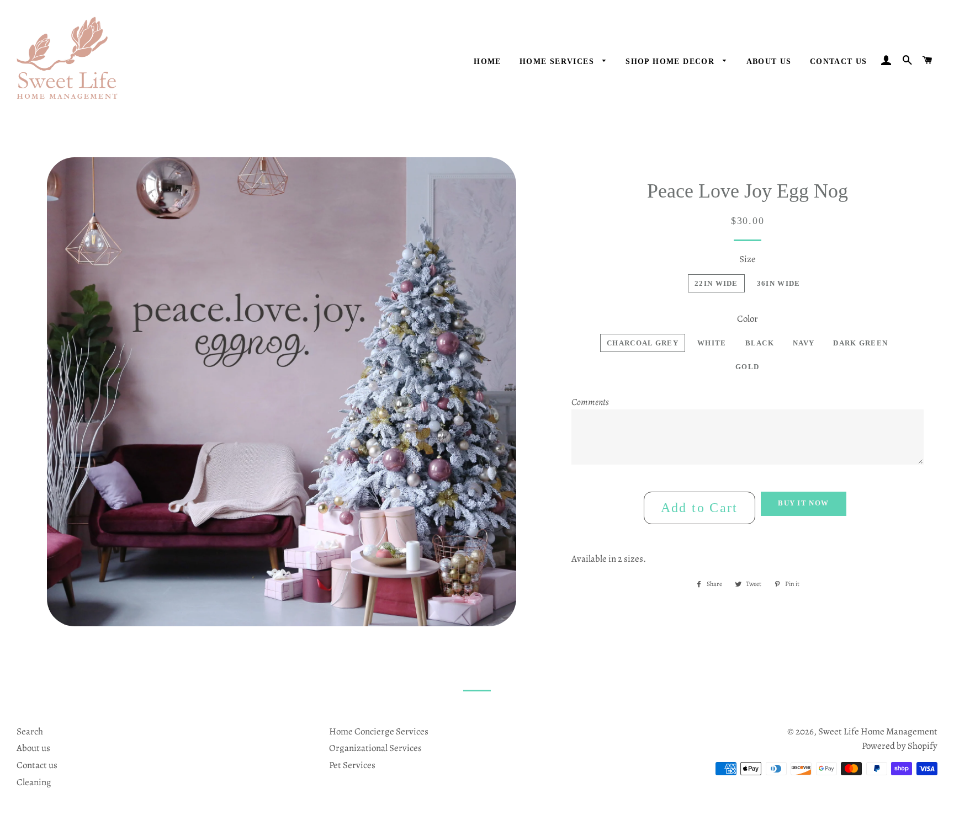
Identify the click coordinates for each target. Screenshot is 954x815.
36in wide (779, 283)
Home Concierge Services (378, 731)
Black (760, 343)
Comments (590, 402)
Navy (803, 343)
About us (33, 748)
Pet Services (352, 765)
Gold (747, 367)
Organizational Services (375, 748)
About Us (769, 61)
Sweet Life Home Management (877, 731)
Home (487, 61)
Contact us (838, 61)
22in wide (716, 283)
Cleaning (34, 782)
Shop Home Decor (671, 61)
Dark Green (860, 343)
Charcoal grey (643, 343)
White (712, 343)
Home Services (558, 61)
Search (30, 731)
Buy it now (803, 503)
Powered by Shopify (899, 745)
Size (747, 259)
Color (747, 318)
